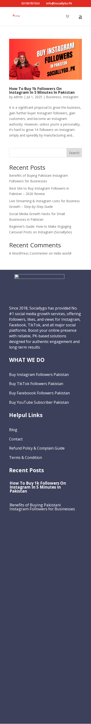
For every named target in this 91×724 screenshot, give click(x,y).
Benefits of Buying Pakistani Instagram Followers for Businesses (42, 506)
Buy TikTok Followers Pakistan (36, 383)
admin (18, 97)
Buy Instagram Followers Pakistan (39, 374)
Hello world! (62, 253)
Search (74, 153)
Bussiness (53, 97)
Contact (16, 439)
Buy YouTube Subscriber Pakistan (39, 402)
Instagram (70, 97)
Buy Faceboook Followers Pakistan (39, 393)
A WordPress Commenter (28, 253)
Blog (13, 429)
